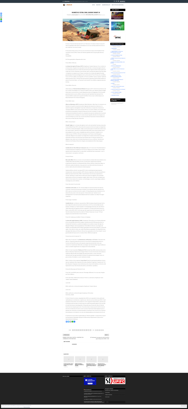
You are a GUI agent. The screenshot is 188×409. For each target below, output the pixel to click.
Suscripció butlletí (106, 4)
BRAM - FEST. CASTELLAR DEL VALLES (117, 86)
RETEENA (112, 83)
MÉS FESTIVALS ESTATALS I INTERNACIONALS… (116, 100)
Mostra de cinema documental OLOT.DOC (118, 72)
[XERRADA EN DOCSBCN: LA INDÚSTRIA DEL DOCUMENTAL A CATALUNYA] (80, 359)
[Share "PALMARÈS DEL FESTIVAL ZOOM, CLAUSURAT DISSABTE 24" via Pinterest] (81, 330)
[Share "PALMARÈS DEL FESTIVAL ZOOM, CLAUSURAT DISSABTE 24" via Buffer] (85, 330)
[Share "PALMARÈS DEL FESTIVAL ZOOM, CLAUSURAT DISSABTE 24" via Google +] (77, 330)
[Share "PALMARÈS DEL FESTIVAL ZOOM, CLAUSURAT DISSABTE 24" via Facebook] (73, 330)
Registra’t (98, 4)
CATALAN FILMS (107, 392)
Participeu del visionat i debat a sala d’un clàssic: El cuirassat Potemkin (68, 364)
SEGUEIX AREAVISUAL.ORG (88, 389)
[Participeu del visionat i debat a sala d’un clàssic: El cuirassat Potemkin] (69, 359)
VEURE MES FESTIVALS (115, 95)
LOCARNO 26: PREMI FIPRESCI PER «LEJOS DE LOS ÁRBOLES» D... (80, 1)
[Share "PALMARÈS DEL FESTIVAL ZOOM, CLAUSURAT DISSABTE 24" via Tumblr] (79, 330)
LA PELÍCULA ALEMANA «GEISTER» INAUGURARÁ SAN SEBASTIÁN (93, 393)
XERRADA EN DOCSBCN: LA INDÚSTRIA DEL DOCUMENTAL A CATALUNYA (79, 364)
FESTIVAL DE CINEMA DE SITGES (116, 55)
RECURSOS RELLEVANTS (92, 14)
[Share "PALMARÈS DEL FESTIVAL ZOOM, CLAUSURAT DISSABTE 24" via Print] (91, 330)
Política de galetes (27, 407)
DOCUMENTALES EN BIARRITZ (88, 391)
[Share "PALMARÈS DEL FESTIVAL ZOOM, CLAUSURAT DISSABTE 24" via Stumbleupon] (87, 330)
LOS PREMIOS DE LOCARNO (88, 399)
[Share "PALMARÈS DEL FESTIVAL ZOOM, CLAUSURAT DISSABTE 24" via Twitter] (75, 330)
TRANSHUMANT (114, 48)
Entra (93, 4)
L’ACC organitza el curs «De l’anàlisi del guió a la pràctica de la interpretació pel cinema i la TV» (91, 365)
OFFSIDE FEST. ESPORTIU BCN (116, 45)
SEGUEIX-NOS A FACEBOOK (66, 376)
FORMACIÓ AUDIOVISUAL (108, 394)
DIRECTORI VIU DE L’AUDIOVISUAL (118, 4)
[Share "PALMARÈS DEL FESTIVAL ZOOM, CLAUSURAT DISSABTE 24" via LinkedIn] (83, 330)
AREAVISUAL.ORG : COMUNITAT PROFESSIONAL (111, 390)
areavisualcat (75, 14)
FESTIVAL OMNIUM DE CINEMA (116, 92)
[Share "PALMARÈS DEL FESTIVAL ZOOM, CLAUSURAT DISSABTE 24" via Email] (89, 330)
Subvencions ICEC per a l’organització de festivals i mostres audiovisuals (102, 364)
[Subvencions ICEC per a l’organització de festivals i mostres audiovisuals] (103, 359)
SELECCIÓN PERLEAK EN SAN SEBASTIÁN (89, 396)
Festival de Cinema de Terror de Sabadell (118, 89)
